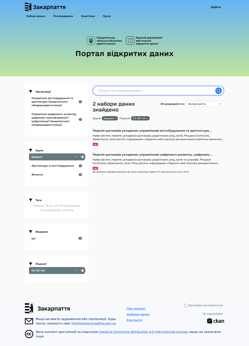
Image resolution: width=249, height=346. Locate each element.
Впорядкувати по (173, 103)
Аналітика (88, 16)
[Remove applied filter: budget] (115, 118)
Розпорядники (63, 16)
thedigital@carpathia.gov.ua (93, 323)
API (158, 172)
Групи (107, 16)
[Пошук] (218, 90)
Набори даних (35, 16)
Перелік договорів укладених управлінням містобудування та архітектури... (152, 130)
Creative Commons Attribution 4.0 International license (143, 331)
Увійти (216, 7)
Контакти (134, 320)
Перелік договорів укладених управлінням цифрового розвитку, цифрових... (153, 154)
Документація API (177, 172)
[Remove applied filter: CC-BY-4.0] (147, 118)
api (95, 144)
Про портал (136, 308)
